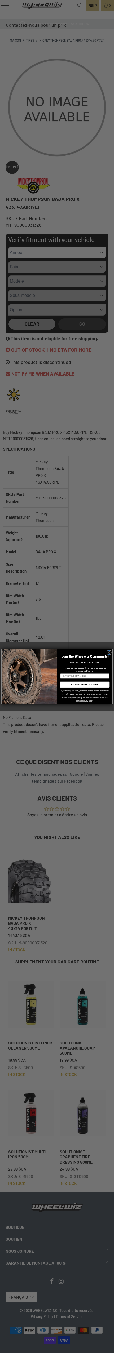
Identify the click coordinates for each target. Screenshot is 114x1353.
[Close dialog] (109, 652)
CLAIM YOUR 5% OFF (84, 684)
